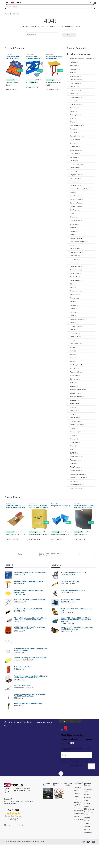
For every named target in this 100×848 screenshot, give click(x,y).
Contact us (77, 788)
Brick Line (73, 87)
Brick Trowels (74, 90)
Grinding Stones (75, 220)
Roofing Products (75, 372)
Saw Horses (74, 379)
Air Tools (73, 62)
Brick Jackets (74, 83)
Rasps (72, 361)
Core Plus (87, 829)
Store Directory (79, 819)
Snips (72, 414)
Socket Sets (74, 418)
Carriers (72, 111)
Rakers (72, 354)
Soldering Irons (75, 421)
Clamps (72, 129)
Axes (71, 72)
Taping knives (74, 460)
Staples (72, 446)
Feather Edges (74, 185)
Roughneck (88, 832)
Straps (72, 449)
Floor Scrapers (75, 196)
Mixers (72, 287)
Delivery (76, 796)
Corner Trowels (75, 139)
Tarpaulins (73, 463)
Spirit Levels (74, 432)
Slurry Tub (73, 411)
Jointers (72, 245)
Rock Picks (73, 368)
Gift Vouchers (74, 210)
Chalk (72, 118)
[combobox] (47, 6)
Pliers (72, 322)
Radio (72, 351)
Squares (72, 435)
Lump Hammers (75, 266)
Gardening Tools (75, 203)
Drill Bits (72, 161)
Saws (72, 382)
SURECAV (73, 453)
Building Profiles (75, 104)
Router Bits (73, 375)
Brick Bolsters (29, 54)
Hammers (73, 227)
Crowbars (73, 143)
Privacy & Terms (38, 841)
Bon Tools (87, 797)
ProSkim (72, 347)
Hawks (72, 234)
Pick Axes (73, 312)
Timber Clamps (75, 470)
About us (76, 790)
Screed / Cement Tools (77, 389)
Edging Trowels (75, 175)
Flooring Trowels (75, 199)
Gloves (72, 213)
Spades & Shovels (76, 425)
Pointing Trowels (75, 326)
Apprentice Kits (78, 810)
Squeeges (73, 439)
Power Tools (74, 337)
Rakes (72, 358)
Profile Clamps (74, 344)
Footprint (87, 818)
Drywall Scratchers (76, 164)
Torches (72, 481)
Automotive (73, 69)
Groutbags (73, 224)
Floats (72, 192)
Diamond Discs (74, 150)
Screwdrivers (74, 393)
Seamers (73, 407)
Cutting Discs (74, 146)
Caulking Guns (74, 115)
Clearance (73, 132)
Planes (72, 315)
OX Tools (87, 820)
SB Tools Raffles (79, 813)
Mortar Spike (74, 294)
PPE (71, 340)
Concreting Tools (75, 136)
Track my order (79, 808)
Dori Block (73, 157)
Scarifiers (73, 386)
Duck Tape (73, 171)
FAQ (75, 799)
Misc (71, 284)
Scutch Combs (74, 403)
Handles (72, 231)
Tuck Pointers (74, 488)
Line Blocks (9, 54)
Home (6, 14)
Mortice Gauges (75, 298)
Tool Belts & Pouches (77, 474)
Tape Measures (75, 456)
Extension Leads (75, 182)
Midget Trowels (75, 280)
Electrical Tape (75, 178)
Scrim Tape (73, 400)
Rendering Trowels (76, 365)
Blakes (86, 815)
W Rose (86, 794)
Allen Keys (73, 65)
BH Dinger (87, 803)
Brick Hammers (75, 80)
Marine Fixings (74, 273)
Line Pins (73, 259)
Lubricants (73, 263)
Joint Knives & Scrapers (77, 241)
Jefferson (87, 826)
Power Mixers (74, 333)
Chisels (72, 122)
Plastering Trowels (76, 319)
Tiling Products (75, 467)
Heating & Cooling (76, 238)
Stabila (86, 800)
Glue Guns (73, 217)
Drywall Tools (74, 168)
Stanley (86, 823)
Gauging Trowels (75, 206)
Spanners (73, 428)
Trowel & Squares (76, 484)
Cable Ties (73, 108)
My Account (77, 802)
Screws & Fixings (75, 396)
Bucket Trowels (75, 97)
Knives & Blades (75, 249)
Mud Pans (73, 301)
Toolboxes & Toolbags (77, 477)
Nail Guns (73, 305)
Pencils (72, 308)
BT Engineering (89, 809)
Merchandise (74, 277)
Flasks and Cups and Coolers (79, 189)
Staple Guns (74, 442)
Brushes (72, 94)
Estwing (86, 806)
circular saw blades (76, 125)
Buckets (72, 101)
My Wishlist (77, 805)
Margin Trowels (75, 270)
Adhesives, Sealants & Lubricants (80, 58)
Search (92, 6)
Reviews (76, 816)
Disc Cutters (74, 153)
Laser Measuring (75, 252)
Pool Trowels (74, 330)
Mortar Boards (49, 54)
